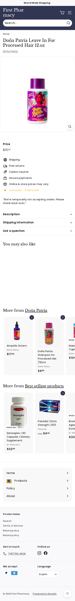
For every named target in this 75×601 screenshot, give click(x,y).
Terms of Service (13, 525)
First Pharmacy (13, 13)
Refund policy (11, 530)
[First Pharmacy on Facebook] (45, 553)
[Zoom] (70, 126)
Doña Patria (10, 51)
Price (6, 144)
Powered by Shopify (45, 593)
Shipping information (18, 222)
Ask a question (14, 231)
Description (11, 214)
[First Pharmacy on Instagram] (39, 553)
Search (7, 521)
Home (6, 34)
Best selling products (44, 386)
